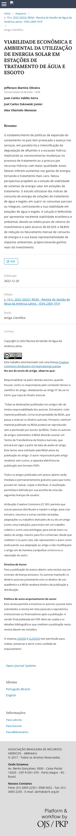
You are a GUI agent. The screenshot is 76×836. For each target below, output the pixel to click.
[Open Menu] (4, 4)
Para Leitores (14, 720)
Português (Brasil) (18, 689)
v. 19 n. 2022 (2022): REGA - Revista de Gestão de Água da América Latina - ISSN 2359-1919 (38, 19)
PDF (12, 261)
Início (7, 13)
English (11, 695)
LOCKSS (21, 638)
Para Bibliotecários (17, 732)
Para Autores (14, 726)
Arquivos (20, 13)
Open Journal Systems (21, 666)
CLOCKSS (34, 638)
